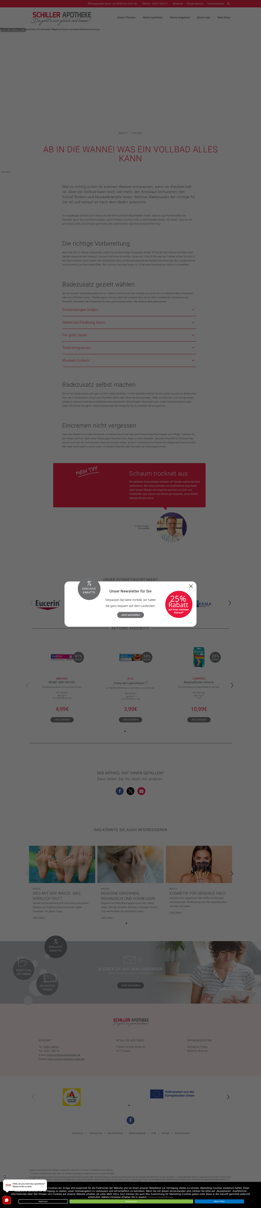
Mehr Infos (219, 1201)
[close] (191, 586)
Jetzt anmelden (130, 614)
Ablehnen (43, 1201)
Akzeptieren (131, 1201)
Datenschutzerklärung (160, 1196)
